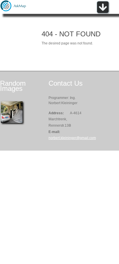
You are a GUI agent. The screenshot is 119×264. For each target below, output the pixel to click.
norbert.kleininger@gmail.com (72, 138)
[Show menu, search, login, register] (103, 13)
